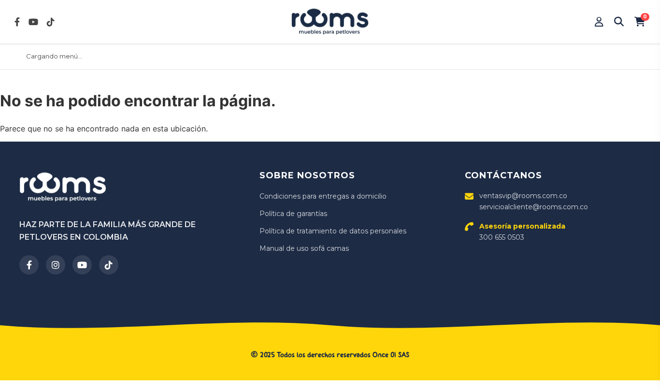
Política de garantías (293, 213)
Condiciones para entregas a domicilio (323, 196)
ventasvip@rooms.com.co (523, 195)
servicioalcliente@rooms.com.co (533, 206)
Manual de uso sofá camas (304, 248)
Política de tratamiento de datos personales (332, 231)
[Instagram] (55, 264)
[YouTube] (82, 264)
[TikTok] (108, 264)
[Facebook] (29, 264)
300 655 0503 (522, 231)
